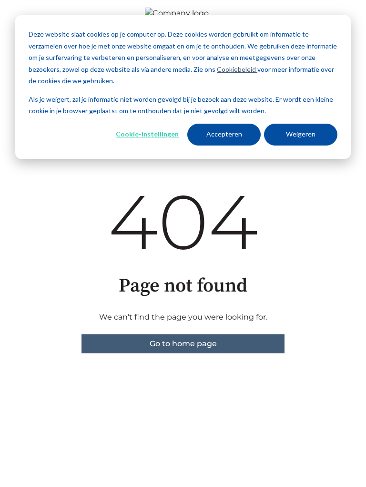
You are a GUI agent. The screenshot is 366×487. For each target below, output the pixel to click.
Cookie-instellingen (147, 134)
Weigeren (300, 134)
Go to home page (183, 343)
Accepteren (224, 134)
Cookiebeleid (237, 69)
